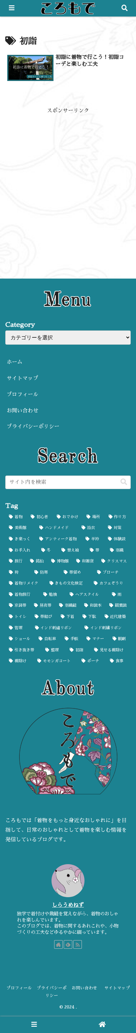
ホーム (14, 362)
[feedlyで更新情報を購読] (68, 944)
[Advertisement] (68, 184)
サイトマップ (22, 378)
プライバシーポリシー (33, 426)
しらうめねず (68, 905)
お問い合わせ (22, 410)
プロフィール (22, 394)
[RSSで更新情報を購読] (77, 944)
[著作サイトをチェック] (58, 944)
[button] (124, 482)
